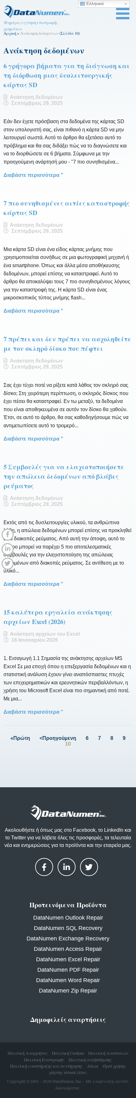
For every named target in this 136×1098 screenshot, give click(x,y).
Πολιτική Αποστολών (108, 1053)
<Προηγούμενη (58, 738)
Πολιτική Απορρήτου (28, 1053)
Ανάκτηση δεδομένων (36, 97)
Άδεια (93, 1066)
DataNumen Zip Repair (68, 990)
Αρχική (9, 33)
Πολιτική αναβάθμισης (90, 1060)
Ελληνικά (94, 3)
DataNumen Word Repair (68, 980)
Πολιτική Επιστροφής (44, 1060)
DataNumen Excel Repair (68, 959)
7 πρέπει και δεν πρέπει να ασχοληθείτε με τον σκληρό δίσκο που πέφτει (67, 343)
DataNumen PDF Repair (68, 970)
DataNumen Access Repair (68, 949)
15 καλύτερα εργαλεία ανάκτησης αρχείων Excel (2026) (57, 616)
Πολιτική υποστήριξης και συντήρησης (46, 1066)
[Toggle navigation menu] (122, 13)
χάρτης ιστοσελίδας (68, 1072)
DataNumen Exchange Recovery (68, 938)
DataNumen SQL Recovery (68, 928)
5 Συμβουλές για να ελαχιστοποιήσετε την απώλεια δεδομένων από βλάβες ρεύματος (63, 476)
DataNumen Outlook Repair (68, 918)
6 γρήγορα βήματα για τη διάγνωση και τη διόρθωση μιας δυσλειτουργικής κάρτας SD (66, 75)
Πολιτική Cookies (68, 1053)
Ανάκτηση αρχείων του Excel (45, 634)
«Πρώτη (20, 738)
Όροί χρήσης (114, 1066)
